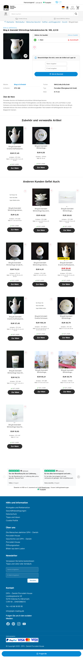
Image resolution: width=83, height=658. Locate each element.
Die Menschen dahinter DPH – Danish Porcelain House (22, 534)
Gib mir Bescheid (57, 74)
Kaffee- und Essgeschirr (51, 22)
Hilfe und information (17, 503)
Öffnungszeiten (12, 545)
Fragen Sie (43, 654)
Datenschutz (11, 514)
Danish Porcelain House (12, 7)
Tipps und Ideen (13, 517)
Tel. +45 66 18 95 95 (14, 606)
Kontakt (10, 588)
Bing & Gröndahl (20, 84)
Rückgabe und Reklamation (18, 507)
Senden (33, 580)
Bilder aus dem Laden (15, 549)
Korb (77, 9)
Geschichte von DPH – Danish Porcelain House (19, 540)
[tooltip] (14, 148)
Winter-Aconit (5, 21)
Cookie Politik (12, 520)
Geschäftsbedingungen (16, 511)
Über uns (10, 528)
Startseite (10, 22)
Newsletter (11, 556)
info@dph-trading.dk (15, 611)
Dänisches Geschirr (33, 22)
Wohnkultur (20, 22)
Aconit (64, 22)
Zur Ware (15, 168)
